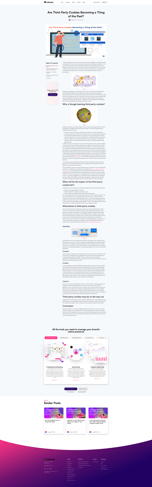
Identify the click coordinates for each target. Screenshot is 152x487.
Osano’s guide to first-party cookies (93, 222)
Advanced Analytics (71, 476)
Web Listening (70, 472)
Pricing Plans (95, 461)
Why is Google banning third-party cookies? (52, 66)
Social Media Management (83, 461)
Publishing (69, 461)
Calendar (69, 465)
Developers (80, 467)
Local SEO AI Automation (83, 463)
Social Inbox (69, 467)
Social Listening (70, 470)
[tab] (51, 337)
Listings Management (71, 474)
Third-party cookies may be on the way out (52, 76)
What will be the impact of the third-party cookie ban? (52, 69)
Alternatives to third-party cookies (51, 72)
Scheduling (69, 463)
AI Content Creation (71, 469)
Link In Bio (69, 478)
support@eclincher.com (48, 465)
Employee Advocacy (71, 480)
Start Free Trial (96, 2)
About (73, 2)
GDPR (64, 162)
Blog (84, 2)
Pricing (78, 2)
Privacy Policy (103, 467)
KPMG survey (78, 156)
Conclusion (48, 78)
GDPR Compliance (104, 469)
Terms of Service (104, 465)
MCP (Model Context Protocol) (84, 465)
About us (102, 461)
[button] (62, 2)
